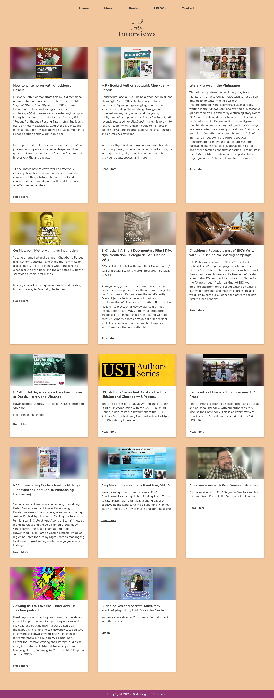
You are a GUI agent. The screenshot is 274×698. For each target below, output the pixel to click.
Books (134, 8)
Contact (188, 8)
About (109, 8)
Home (84, 8)
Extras (159, 8)
